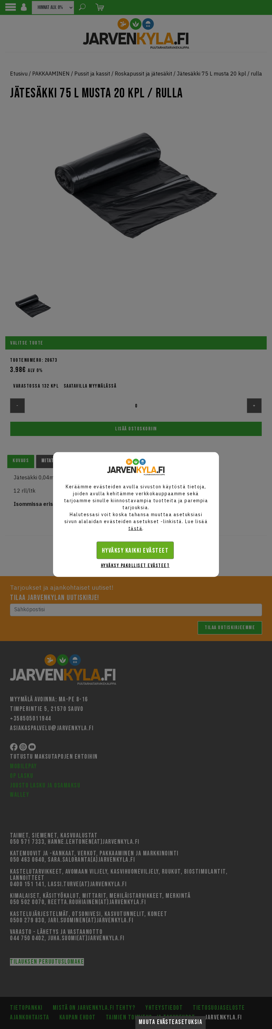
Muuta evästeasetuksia (171, 1022)
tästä (135, 528)
